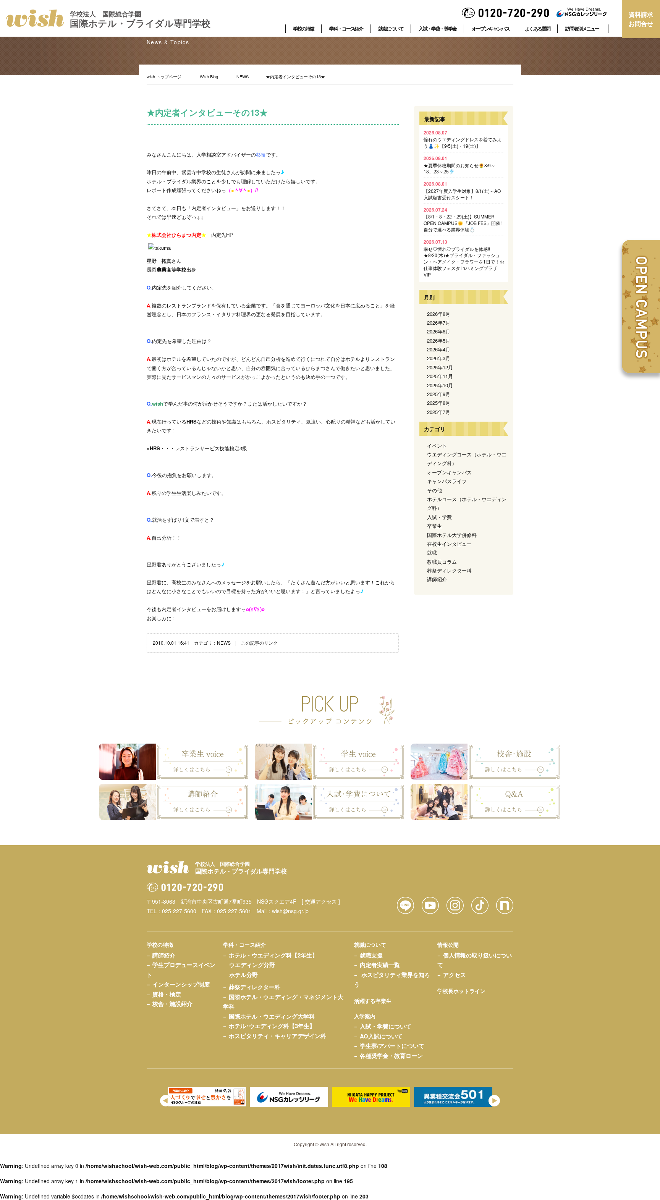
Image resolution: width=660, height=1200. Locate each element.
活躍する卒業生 (372, 1000)
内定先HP (222, 234)
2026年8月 (438, 313)
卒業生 (434, 525)
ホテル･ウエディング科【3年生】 (272, 1026)
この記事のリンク (259, 642)
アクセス (454, 974)
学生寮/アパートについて (392, 1046)
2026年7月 (438, 322)
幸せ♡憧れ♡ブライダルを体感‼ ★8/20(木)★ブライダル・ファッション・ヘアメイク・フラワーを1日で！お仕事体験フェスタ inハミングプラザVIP (464, 258)
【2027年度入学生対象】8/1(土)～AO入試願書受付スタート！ (462, 190)
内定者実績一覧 (380, 965)
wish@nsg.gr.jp (290, 911)
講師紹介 (437, 579)
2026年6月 (438, 331)
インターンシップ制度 (181, 984)
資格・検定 (166, 994)
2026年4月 (438, 349)
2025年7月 (438, 412)
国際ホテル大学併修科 (452, 535)
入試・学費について (385, 1026)
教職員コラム (442, 561)
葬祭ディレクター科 (449, 570)
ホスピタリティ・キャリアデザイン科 (277, 1036)
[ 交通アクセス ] (321, 901)
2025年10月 (440, 385)
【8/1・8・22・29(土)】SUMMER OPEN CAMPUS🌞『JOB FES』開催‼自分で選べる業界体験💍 (463, 219)
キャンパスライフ (447, 481)
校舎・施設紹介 (172, 1003)
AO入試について (381, 1036)
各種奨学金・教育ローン (391, 1055)
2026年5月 (438, 340)
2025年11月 (440, 376)
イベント (437, 445)
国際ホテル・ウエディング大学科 (272, 1016)
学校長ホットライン (461, 991)
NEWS (242, 76)
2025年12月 (440, 367)
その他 (434, 490)
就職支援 (371, 955)
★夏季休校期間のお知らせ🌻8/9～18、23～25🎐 (459, 165)
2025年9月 (438, 394)
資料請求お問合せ (641, 19)
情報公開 (448, 944)
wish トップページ (164, 76)
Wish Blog (209, 76)
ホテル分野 (243, 974)
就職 (432, 552)
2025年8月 (438, 402)
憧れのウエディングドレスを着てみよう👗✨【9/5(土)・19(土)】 (462, 139)
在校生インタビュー (449, 543)
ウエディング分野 (252, 965)
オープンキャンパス (449, 472)
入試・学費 (439, 517)
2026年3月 (438, 358)
